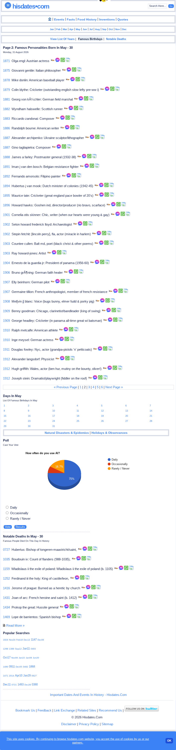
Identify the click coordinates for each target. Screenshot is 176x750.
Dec (124, 29)
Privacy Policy (89, 724)
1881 (6, 99)
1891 (6, 166)
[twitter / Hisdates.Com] (141, 710)
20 (126, 416)
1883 (6, 118)
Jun (85, 29)
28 (151, 421)
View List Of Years (62, 39)
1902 (6, 224)
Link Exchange (64, 710)
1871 (6, 61)
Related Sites (86, 710)
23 (29, 421)
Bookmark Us (25, 710)
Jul (91, 29)
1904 (6, 263)
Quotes (122, 19)
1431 (6, 597)
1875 (6, 70)
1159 (6, 569)
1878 (6, 80)
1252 (6, 578)
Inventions (107, 19)
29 (5, 426)
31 (53, 426)
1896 (6, 205)
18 (78, 416)
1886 (6, 128)
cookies (128, 739)
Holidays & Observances (109, 432)
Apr (71, 29)
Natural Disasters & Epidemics (67, 432)
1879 (6, 90)
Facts (71, 19)
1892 (6, 176)
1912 (6, 359)
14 (151, 410)
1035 (6, 559)
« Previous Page (65, 387)
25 (78, 421)
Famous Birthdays (90, 39)
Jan (52, 29)
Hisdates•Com (30, 6)
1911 (6, 349)
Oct (111, 29)
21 (151, 416)
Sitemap (107, 724)
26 (102, 421)
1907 (6, 282)
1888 (6, 157)
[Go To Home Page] (50, 19)
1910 (6, 330)
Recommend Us (110, 710)
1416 (6, 588)
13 (126, 410)
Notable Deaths (116, 39)
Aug (97, 29)
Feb (58, 29)
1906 (6, 272)
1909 (6, 311)
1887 (6, 138)
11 (78, 410)
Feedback (45, 710)
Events (59, 19)
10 (53, 410)
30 (29, 426)
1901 (6, 215)
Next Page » (114, 387)
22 (5, 421)
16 (29, 416)
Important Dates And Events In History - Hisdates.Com (88, 695)
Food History (87, 19)
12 (102, 410)
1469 (6, 617)
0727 (6, 549)
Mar (65, 29)
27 (126, 421)
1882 (6, 109)
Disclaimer (68, 724)
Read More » (15, 625)
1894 (6, 186)
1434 (6, 607)
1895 (6, 195)
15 (5, 416)
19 (102, 416)
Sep (104, 29)
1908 (6, 301)
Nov (117, 29)
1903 (6, 243)
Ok (169, 740)
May (78, 29)
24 (53, 421)
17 (53, 416)
